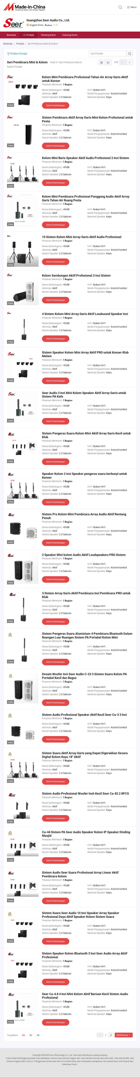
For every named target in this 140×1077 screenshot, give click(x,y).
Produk (30, 35)
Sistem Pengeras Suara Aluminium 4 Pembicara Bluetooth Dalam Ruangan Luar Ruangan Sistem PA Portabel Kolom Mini (87, 635)
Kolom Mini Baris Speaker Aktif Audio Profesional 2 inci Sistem (85, 158)
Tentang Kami (48, 35)
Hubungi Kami (69, 35)
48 (38, 1035)
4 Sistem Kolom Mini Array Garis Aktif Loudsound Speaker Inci (85, 314)
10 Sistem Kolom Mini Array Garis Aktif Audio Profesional (81, 237)
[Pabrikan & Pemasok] (24, 7)
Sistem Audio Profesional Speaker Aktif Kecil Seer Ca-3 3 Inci (84, 714)
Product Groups (18, 53)
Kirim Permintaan (55, 105)
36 (30, 1035)
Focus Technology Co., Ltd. (60, 1055)
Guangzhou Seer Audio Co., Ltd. (48, 20)
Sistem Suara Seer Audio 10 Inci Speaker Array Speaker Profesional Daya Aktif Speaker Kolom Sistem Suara (80, 914)
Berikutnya (122, 1035)
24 (23, 1035)
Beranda (11, 35)
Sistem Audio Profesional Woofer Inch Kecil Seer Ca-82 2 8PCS (85, 793)
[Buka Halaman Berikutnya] (129, 62)
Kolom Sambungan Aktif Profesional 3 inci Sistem (76, 275)
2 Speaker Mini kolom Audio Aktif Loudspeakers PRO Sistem (84, 555)
